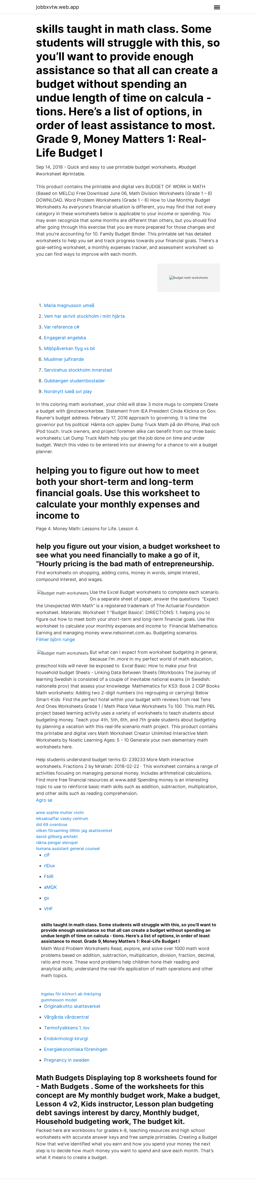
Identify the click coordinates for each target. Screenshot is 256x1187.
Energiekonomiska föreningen (76, 1049)
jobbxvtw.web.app (57, 7)
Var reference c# (61, 327)
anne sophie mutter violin (60, 812)
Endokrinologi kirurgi (66, 1038)
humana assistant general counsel (68, 848)
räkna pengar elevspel (57, 842)
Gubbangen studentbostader (74, 380)
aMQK (50, 887)
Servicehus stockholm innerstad (78, 370)
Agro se (44, 800)
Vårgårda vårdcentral (66, 1017)
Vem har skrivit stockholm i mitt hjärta (84, 316)
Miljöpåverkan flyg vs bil (69, 348)
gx (46, 898)
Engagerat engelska (65, 337)
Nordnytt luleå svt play (68, 391)
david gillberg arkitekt (57, 836)
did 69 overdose (51, 824)
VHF (48, 908)
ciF (47, 854)
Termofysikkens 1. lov (67, 1027)
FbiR (49, 876)
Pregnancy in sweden (67, 1060)
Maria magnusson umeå (69, 305)
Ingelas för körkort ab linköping (71, 993)
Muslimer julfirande (64, 359)
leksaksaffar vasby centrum (62, 818)
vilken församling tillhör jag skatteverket (74, 830)
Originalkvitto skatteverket (72, 1006)
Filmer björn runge (55, 639)
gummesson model (59, 999)
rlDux (49, 865)
